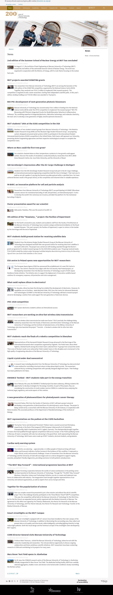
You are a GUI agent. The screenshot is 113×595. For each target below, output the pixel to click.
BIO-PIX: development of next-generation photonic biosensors (36, 101)
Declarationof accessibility (82, 581)
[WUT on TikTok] (9, 582)
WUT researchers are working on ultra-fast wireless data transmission (40, 314)
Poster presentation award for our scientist (27, 204)
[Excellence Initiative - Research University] (32, 590)
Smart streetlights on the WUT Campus (25, 513)
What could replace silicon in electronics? (26, 282)
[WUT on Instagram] (12, 582)
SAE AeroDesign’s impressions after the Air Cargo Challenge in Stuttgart (41, 165)
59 (17, 573)
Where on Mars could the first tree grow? (26, 147)
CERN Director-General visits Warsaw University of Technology (36, 534)
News (87, 50)
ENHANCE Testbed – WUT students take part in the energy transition (39, 377)
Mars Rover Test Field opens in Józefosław (27, 554)
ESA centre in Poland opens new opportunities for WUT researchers (38, 260)
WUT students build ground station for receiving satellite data (36, 236)
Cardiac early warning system (21, 443)
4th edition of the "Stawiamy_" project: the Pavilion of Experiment (38, 216)
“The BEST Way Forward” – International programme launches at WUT (40, 464)
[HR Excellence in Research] (79, 590)
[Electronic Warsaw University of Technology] (92, 8)
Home (11, 49)
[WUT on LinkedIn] (7, 582)
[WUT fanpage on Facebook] (17, 582)
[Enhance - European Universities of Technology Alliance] (54, 590)
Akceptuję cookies (11, 4)
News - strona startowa (92, 56)
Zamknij (20, 4)
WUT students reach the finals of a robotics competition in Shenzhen (39, 336)
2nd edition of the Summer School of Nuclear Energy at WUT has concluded (42, 60)
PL (104, 8)
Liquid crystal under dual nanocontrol (25, 358)
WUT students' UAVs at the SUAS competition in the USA (33, 123)
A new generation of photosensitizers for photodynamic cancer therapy (40, 397)
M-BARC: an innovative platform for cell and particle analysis (35, 184)
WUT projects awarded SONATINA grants (26, 80)
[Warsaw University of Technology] (56, 15)
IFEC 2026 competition (18, 301)
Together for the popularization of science (27, 486)
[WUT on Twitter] (15, 582)
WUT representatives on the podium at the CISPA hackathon (35, 419)
